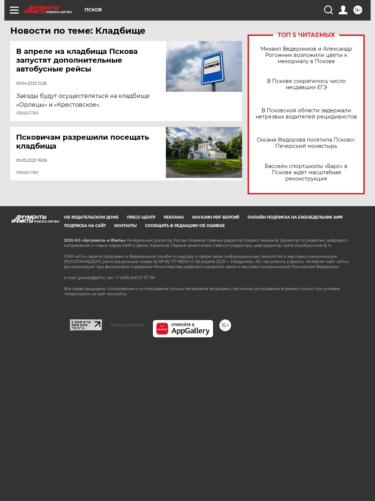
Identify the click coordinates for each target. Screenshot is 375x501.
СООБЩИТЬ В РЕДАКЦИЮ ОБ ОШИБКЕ (185, 225)
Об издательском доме (91, 217)
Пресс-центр (141, 217)
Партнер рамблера (127, 325)
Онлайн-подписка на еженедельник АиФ (295, 217)
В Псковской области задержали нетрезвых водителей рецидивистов (306, 113)
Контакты (125, 225)
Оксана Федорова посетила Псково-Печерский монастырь (306, 143)
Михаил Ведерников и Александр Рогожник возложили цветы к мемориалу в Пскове (306, 55)
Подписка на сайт (85, 225)
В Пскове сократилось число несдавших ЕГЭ (306, 84)
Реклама (174, 217)
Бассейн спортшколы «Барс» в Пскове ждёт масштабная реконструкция (306, 172)
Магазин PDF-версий (215, 217)
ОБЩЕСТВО (27, 113)
